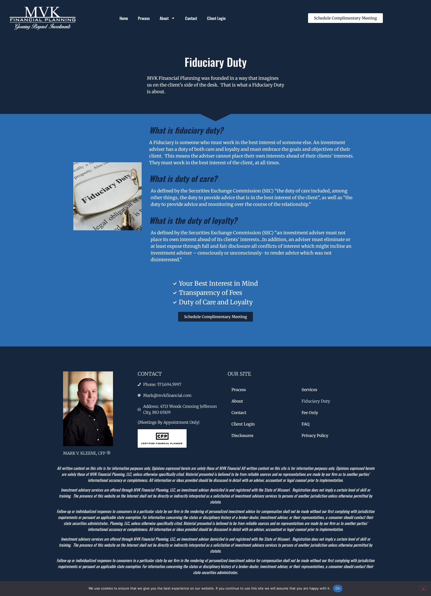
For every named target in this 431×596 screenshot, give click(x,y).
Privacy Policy (315, 435)
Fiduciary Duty (316, 401)
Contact (191, 18)
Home (123, 18)
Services (309, 389)
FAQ (306, 424)
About (164, 18)
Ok (337, 588)
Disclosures (242, 435)
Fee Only (310, 412)
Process (144, 18)
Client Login (216, 18)
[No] (423, 588)
